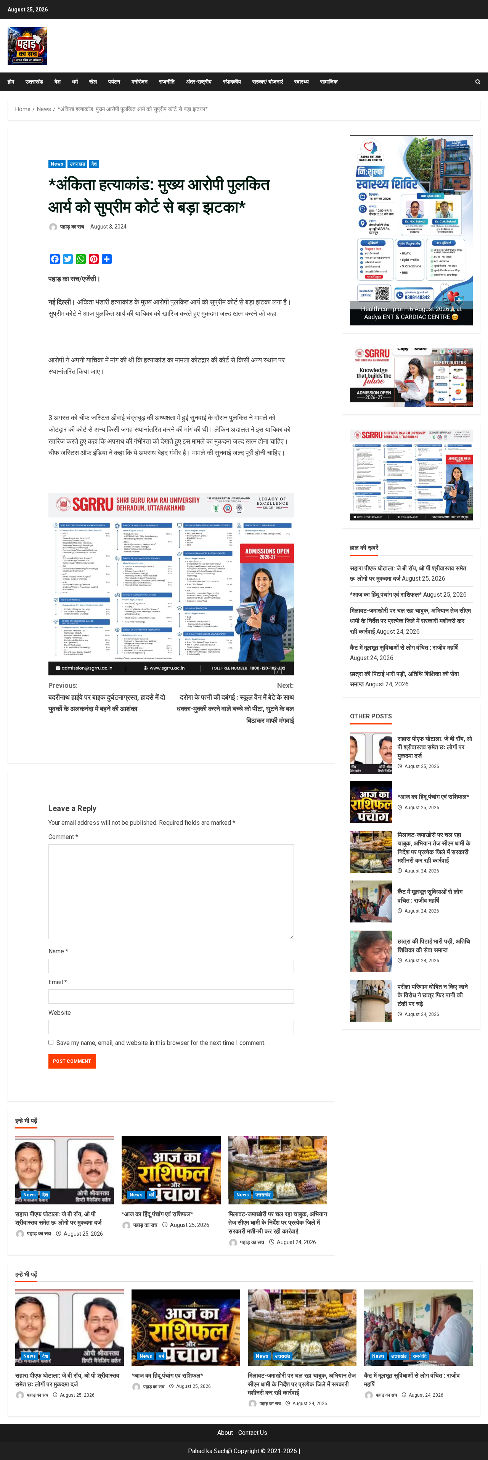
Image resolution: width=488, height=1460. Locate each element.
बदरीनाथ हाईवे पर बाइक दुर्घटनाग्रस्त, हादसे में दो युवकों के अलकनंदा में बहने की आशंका (106, 697)
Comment (63, 836)
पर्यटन (114, 82)
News (57, 164)
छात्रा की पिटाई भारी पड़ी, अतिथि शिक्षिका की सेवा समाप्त (371, 951)
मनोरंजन (140, 82)
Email (57, 982)
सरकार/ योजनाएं (267, 82)
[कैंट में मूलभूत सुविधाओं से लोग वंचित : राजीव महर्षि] (418, 1327)
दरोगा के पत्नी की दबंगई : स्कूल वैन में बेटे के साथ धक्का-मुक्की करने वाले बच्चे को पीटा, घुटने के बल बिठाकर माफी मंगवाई (235, 702)
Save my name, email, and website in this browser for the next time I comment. (160, 1042)
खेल (93, 82)
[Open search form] (477, 81)
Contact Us (252, 1432)
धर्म (75, 82)
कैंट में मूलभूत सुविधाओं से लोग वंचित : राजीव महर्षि (404, 647)
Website (59, 1012)
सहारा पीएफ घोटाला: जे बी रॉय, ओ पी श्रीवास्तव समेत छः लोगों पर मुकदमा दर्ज (371, 753)
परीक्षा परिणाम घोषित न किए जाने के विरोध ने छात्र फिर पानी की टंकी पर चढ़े (371, 1001)
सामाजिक (328, 82)
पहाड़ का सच (71, 227)
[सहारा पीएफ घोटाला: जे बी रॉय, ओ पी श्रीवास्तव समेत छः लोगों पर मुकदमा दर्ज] (64, 1170)
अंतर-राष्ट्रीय (199, 82)
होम (11, 82)
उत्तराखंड (34, 82)
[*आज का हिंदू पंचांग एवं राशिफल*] (171, 1170)
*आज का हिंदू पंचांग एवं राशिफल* (157, 1214)
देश (58, 82)
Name (58, 951)
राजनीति (167, 82)
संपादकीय (232, 82)
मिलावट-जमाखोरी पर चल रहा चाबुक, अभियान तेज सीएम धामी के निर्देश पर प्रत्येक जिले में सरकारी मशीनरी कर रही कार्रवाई (277, 1222)
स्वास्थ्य (301, 82)
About (225, 1432)
